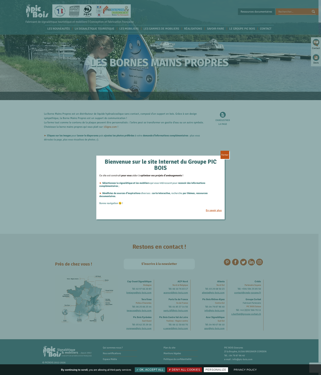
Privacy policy (245, 369)
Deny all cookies (185, 369)
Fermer (224, 154)
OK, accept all (151, 369)
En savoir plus (214, 210)
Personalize (215, 369)
